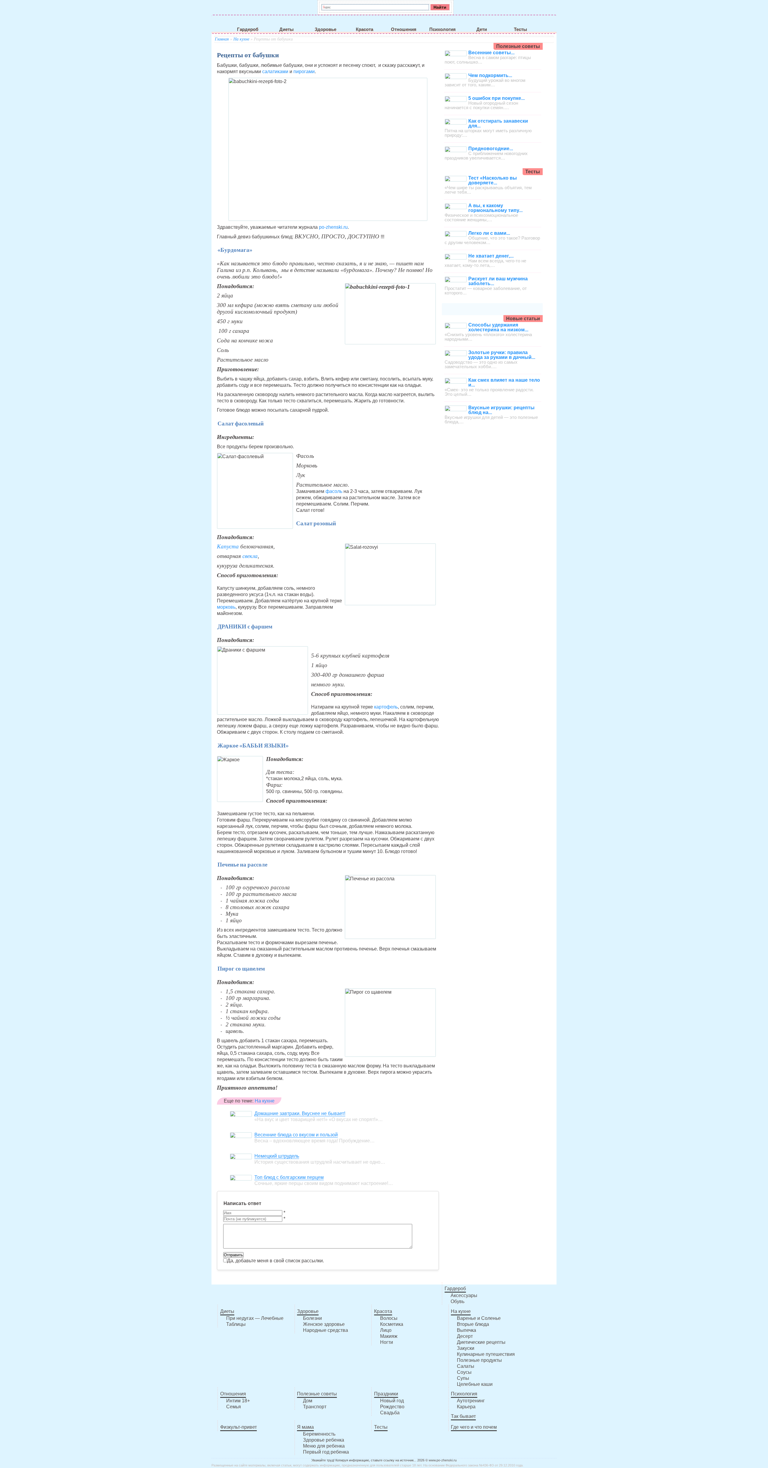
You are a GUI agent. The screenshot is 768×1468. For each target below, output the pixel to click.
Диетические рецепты (481, 1342)
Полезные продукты (479, 1360)
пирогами (303, 71)
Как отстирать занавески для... (498, 123)
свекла (250, 556)
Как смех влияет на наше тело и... (504, 382)
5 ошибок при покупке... (496, 98)
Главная (222, 39)
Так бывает (463, 1416)
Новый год (392, 1400)
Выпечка (466, 1330)
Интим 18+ (238, 1400)
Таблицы (236, 1324)
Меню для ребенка (324, 1446)
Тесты (520, 29)
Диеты (286, 29)
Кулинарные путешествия (486, 1354)
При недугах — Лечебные (255, 1318)
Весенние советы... (491, 52)
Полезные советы (317, 1393)
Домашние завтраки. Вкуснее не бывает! (299, 1113)
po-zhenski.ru (333, 227)
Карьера (466, 1406)
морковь (226, 607)
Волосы (389, 1318)
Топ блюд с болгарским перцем (289, 1177)
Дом (307, 1400)
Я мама (305, 1427)
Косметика (391, 1324)
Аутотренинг (471, 1400)
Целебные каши (475, 1384)
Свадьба (390, 1412)
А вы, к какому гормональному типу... (495, 208)
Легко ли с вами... (489, 233)
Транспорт (314, 1406)
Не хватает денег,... (491, 255)
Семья (233, 1406)
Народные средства (325, 1330)
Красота (364, 29)
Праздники (386, 1393)
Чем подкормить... (490, 75)
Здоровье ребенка (323, 1440)
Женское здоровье (324, 1324)
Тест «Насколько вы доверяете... (492, 180)
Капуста (228, 546)
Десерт (465, 1336)
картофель (386, 706)
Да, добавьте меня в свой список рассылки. (275, 1260)
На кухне (241, 39)
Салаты (465, 1366)
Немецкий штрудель (276, 1156)
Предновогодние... (490, 148)
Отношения (403, 29)
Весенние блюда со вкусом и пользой (296, 1134)
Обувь (457, 1301)
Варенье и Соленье (479, 1318)
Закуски (465, 1348)
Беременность (319, 1434)
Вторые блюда (473, 1324)
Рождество (392, 1406)
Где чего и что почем (474, 1427)
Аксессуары (464, 1295)
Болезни (312, 1318)
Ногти (386, 1342)
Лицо (386, 1330)
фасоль (334, 491)
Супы (463, 1378)
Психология (442, 29)
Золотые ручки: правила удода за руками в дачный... (501, 355)
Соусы (464, 1372)
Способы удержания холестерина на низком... (498, 327)
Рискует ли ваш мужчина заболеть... (498, 281)
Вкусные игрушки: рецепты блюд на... (501, 410)
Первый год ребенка (326, 1452)
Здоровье (325, 29)
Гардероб (247, 29)
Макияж (389, 1336)
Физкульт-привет (238, 1427)
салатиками (275, 71)
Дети (481, 29)
